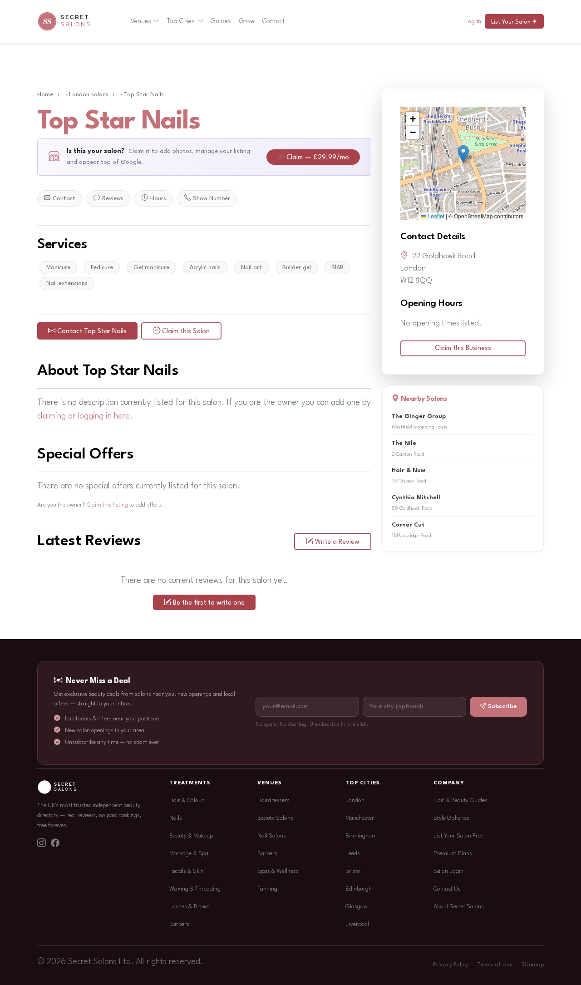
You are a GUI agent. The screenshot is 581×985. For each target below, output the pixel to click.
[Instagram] (41, 843)
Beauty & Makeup (191, 836)
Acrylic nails (205, 268)
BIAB (337, 268)
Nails (175, 818)
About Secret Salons (458, 907)
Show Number (211, 199)
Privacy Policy (450, 965)
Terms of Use (494, 965)
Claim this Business (463, 348)
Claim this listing (107, 505)
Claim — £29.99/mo (317, 157)
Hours (158, 199)
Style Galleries (451, 818)
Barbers (179, 924)
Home (45, 95)
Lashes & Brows (189, 907)
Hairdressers (273, 800)
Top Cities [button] (181, 21)
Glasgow (356, 907)
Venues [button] (141, 21)
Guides (221, 21)
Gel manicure (151, 268)
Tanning (267, 889)
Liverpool (357, 924)
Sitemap (533, 965)
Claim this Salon (186, 331)
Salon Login (448, 871)
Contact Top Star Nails (92, 331)
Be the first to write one (209, 603)
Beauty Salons (275, 818)
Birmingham (361, 836)
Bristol (353, 871)
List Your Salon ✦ (514, 22)
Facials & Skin (186, 871)
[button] (463, 154)
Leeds (352, 854)
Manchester (359, 818)
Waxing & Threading (195, 889)
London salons (88, 95)
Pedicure (102, 268)
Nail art (251, 268)
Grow (247, 21)
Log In (472, 22)
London (354, 800)
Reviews (112, 199)
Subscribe (502, 706)
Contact (273, 21)
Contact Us (447, 889)
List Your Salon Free (458, 836)
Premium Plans (452, 854)
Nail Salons (271, 836)
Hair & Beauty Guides (460, 800)
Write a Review (337, 542)
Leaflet (435, 216)
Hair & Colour (186, 800)
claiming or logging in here (83, 416)
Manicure (58, 268)
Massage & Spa (188, 854)
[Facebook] (55, 843)
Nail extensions (67, 283)
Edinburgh (358, 889)
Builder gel (296, 268)
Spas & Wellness (278, 871)
